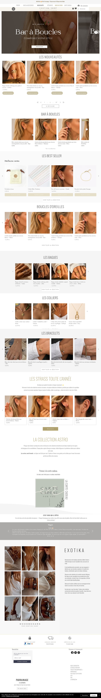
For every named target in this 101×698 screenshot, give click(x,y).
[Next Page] (60, 102)
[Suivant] (92, 531)
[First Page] (38, 102)
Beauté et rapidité (51, 528)
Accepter (93, 695)
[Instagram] (78, 652)
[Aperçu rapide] (13, 72)
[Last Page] (63, 102)
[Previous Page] (41, 102)
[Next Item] (96, 32)
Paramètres (85, 695)
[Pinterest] (75, 652)
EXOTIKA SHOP (48, 8)
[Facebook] (72, 652)
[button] (73, 8)
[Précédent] (8, 531)
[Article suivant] (87, 129)
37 (56, 102)
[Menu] (13, 9)
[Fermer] (99, 695)
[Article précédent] (2, 176)
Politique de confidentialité (12, 696)
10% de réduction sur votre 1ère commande (21, 654)
